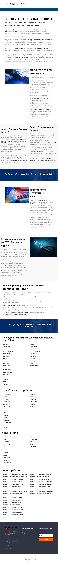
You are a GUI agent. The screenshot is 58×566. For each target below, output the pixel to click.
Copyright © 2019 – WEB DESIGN (29, 560)
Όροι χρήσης (8, 548)
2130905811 (9, 539)
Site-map (7, 545)
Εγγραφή (46, 539)
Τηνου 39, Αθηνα (8, 537)
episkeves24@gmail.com (10, 542)
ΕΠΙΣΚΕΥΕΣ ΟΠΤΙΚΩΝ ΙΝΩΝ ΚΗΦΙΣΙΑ (15, 35)
